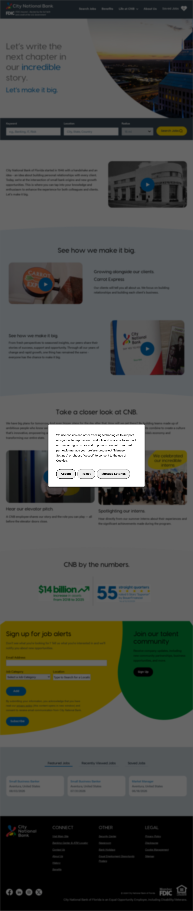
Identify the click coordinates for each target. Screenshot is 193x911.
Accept (66, 474)
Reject (86, 474)
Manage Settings (113, 474)
